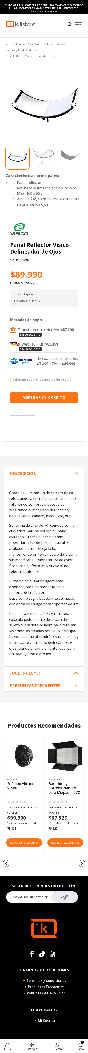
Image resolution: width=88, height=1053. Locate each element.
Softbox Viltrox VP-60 (20, 786)
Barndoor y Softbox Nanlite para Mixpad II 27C (64, 788)
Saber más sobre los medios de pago (40, 379)
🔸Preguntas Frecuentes (44, 987)
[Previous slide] (12, 104)
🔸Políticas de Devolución (44, 993)
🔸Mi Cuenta (44, 1020)
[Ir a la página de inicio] (20, 23)
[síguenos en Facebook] (31, 954)
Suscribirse (65, 897)
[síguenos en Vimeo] (42, 954)
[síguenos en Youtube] (52, 954)
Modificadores (56, 44)
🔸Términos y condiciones (44, 980)
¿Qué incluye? (25, 673)
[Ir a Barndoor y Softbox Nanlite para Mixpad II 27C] (64, 756)
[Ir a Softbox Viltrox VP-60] (23, 756)
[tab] (44, 473)
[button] (24, 842)
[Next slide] (75, 104)
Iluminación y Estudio (29, 44)
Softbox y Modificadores (21, 50)
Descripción (23, 473)
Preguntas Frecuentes (35, 685)
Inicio (8, 44)
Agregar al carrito (44, 397)
